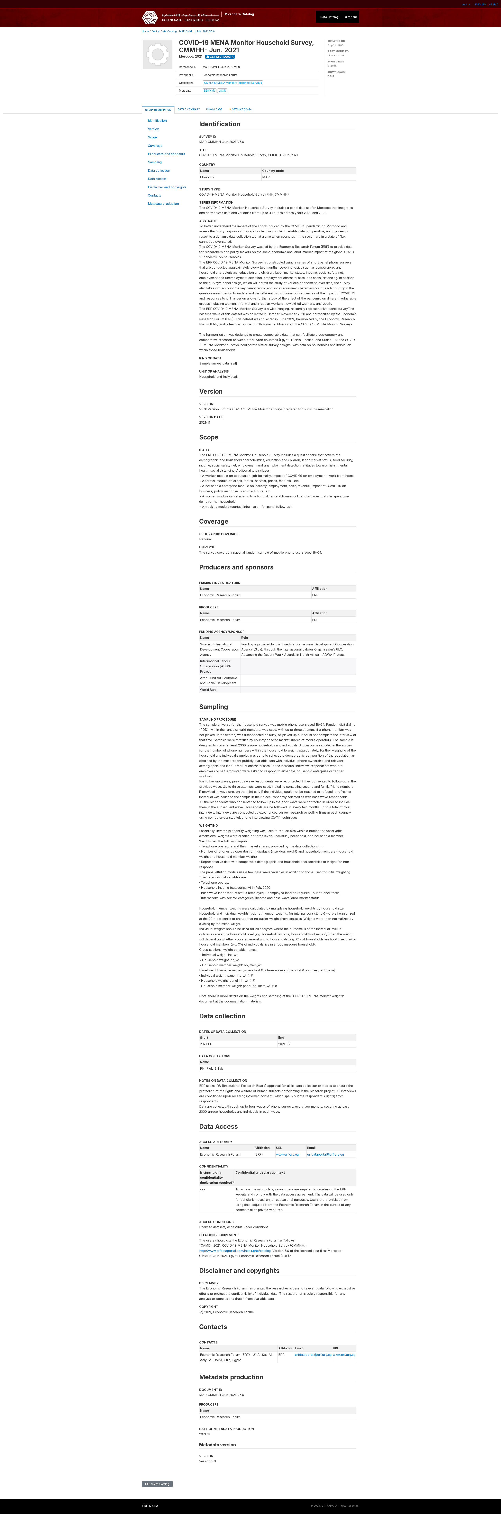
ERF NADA (150, 1506)
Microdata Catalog (239, 14)
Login (465, 4)
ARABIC (493, 4)
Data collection (159, 170)
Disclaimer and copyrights (167, 187)
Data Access (157, 179)
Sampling (155, 162)
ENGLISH (480, 4)
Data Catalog (329, 17)
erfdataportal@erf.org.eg (325, 1154)
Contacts (154, 195)
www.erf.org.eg (287, 1154)
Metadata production (163, 204)
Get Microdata (221, 56)
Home (145, 31)
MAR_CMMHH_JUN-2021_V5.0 (197, 31)
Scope (153, 137)
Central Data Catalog (164, 31)
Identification (157, 121)
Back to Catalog (158, 1484)
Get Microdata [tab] (241, 109)
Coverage (155, 146)
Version (153, 129)
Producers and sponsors (166, 154)
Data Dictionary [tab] (189, 109)
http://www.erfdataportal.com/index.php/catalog (235, 1251)
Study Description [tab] (158, 109)
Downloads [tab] (214, 109)
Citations (351, 17)
